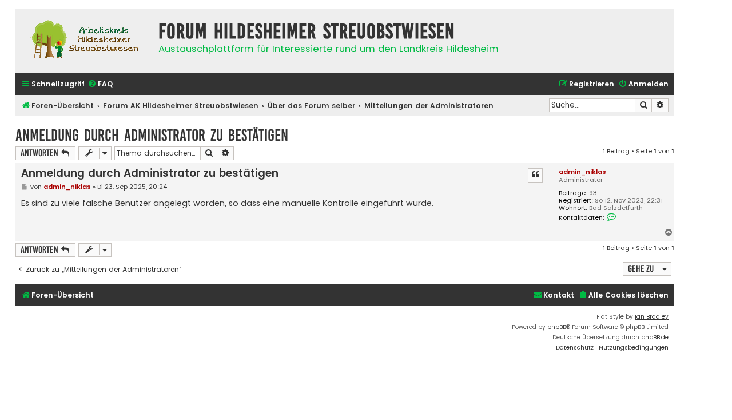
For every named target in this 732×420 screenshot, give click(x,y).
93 (593, 193)
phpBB (556, 327)
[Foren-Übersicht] (84, 40)
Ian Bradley (652, 316)
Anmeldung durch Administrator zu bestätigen (151, 135)
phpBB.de (655, 337)
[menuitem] (100, 84)
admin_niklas (582, 171)
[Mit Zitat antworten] (535, 175)
